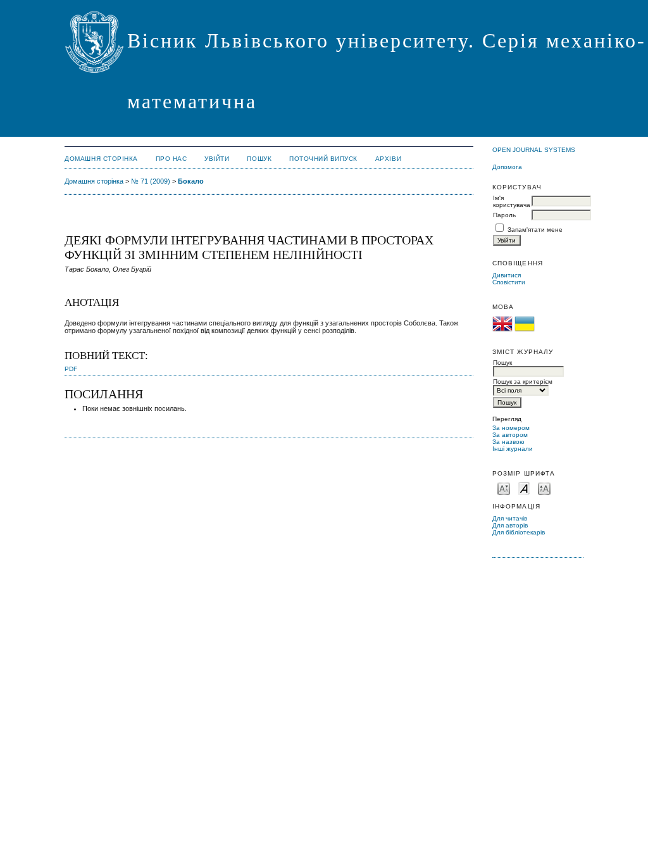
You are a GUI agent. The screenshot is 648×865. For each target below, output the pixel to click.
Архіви (388, 158)
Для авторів (510, 525)
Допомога (507, 166)
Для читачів (509, 518)
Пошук (259, 158)
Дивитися (506, 275)
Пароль (504, 215)
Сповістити (508, 282)
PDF (71, 368)
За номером (511, 427)
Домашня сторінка (101, 158)
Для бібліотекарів (518, 532)
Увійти (216, 158)
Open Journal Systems (533, 149)
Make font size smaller (503, 488)
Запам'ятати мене (535, 229)
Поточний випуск (323, 158)
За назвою (508, 441)
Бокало (191, 181)
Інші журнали (512, 448)
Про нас (171, 158)
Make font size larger (544, 488)
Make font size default (524, 488)
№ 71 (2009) (150, 181)
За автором (510, 434)
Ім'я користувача (511, 201)
